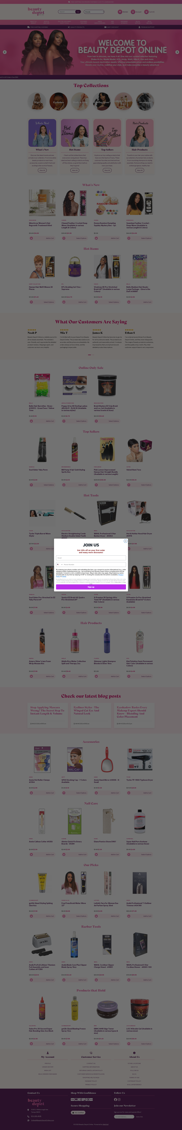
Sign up (91, 587)
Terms (64, 576)
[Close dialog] (125, 541)
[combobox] (59, 564)
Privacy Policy (118, 582)
